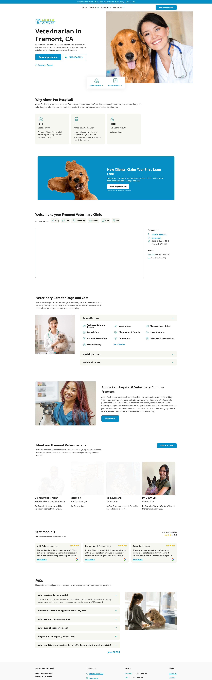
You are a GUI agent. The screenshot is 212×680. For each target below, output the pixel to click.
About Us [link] (173, 673)
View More (110, 418)
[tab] (55, 352)
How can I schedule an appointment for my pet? (62, 610)
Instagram (93, 678)
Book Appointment (166, 7)
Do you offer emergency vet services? (56, 636)
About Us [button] (105, 7)
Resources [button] (117, 7)
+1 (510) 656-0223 (96, 674)
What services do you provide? (53, 595)
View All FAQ (114, 652)
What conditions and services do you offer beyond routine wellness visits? (74, 645)
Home (84, 7)
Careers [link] (172, 677)
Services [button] (93, 7)
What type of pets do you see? (53, 628)
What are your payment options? (54, 619)
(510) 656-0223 (75, 57)
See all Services (119, 344)
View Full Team (166, 445)
